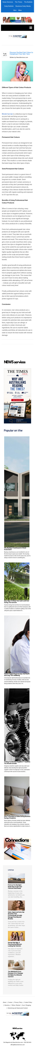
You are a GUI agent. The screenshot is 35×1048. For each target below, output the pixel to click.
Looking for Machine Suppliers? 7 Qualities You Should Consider (17, 762)
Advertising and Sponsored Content (18, 1008)
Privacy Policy (18, 1002)
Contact (10, 1002)
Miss (20, 10)
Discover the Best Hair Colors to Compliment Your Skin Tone (21, 53)
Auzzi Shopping (26, 1005)
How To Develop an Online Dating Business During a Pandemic (17, 817)
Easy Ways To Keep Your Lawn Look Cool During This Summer (16, 601)
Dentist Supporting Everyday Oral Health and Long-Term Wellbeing (17, 674)
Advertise (7, 1005)
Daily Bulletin (9, 6)
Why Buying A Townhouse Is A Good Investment (15, 548)
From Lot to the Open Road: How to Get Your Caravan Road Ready (15, 886)
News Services (8, 2)
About (4, 1002)
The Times (18, 2)
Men (14, 10)
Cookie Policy (28, 1002)
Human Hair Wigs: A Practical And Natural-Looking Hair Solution (15, 944)
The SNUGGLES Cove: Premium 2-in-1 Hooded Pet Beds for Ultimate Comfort (15, 974)
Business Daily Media (23, 6)
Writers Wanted (16, 1005)
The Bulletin (28, 2)
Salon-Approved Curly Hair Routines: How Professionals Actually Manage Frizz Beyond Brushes (16, 915)
